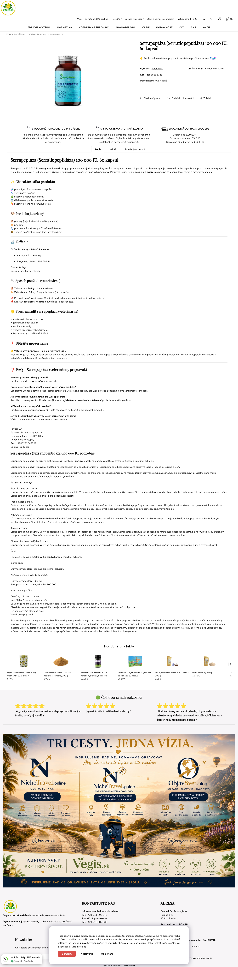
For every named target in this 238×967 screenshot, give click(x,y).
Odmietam (107, 953)
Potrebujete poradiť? (136, 149)
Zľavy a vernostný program (160, 18)
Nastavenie (87, 953)
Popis (98, 149)
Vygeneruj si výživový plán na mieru (192, 958)
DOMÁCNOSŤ (164, 27)
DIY (181, 27)
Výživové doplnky (37, 34)
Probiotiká (55, 34)
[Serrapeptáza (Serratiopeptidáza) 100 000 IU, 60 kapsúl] (68, 81)
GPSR (113, 149)
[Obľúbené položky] (211, 19)
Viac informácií (79, 946)
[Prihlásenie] (219, 18)
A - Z (193, 27)
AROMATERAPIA (125, 27)
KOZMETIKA (64, 27)
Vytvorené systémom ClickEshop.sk (119, 965)
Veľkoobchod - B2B (187, 18)
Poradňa (116, 18)
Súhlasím (67, 953)
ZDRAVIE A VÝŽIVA (39, 27)
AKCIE (206, 27)
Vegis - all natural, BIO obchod (92, 18)
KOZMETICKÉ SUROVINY (94, 27)
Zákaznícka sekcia (133, 18)
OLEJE (146, 27)
